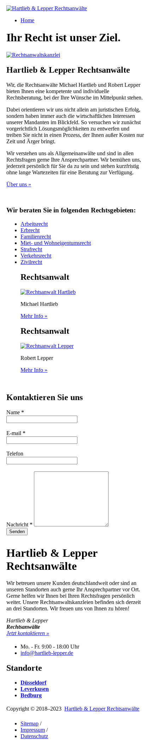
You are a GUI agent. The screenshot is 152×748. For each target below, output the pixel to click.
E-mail (15, 433)
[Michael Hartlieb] (48, 292)
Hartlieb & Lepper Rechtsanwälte (101, 709)
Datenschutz (34, 736)
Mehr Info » (34, 316)
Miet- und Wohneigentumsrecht (56, 243)
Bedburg (31, 695)
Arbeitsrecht (34, 224)
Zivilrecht (31, 262)
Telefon (14, 454)
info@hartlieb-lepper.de (47, 653)
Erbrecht (30, 230)
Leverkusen (35, 689)
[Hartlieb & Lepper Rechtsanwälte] (46, 8)
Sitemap (30, 723)
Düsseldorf (33, 683)
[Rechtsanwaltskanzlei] (33, 55)
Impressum (33, 730)
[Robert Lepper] (47, 346)
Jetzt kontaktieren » (27, 633)
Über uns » (18, 184)
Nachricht (19, 524)
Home (27, 20)
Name (15, 412)
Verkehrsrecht (36, 256)
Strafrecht (31, 249)
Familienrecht (36, 237)
